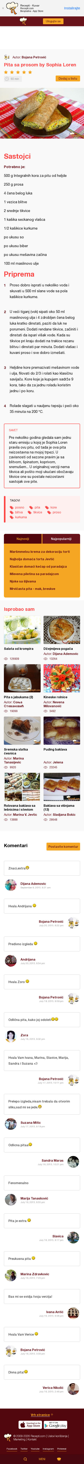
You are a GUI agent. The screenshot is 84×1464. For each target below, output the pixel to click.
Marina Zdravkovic (35, 1274)
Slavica (57, 1236)
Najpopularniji (61, 539)
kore (54, 507)
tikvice (37, 512)
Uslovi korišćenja (57, 1436)
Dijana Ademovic (33, 883)
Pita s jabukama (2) (22, 688)
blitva (19, 512)
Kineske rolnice (62, 688)
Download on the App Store (30, 1425)
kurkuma (21, 517)
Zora (24, 1035)
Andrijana (28, 959)
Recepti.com (8, 1437)
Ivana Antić (54, 1312)
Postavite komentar (63, 846)
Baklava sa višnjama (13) (62, 797)
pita (37, 507)
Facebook (12, 1448)
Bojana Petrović (34, 57)
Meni (42, 1459)
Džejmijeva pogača (62, 638)
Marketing (19, 1439)
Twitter (24, 1448)
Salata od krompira (22, 638)
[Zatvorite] (3, 8)
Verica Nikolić (53, 1387)
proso (57, 512)
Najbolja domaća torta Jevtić (32, 559)
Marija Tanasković (34, 1198)
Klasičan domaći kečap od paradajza (38, 566)
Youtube (35, 1448)
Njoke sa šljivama (23, 581)
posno (19, 507)
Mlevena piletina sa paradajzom (34, 574)
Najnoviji (23, 539)
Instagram (48, 1448)
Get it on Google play (55, 1425)
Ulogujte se (53, 21)
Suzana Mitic (31, 1122)
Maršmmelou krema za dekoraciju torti (40, 551)
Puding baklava (62, 743)
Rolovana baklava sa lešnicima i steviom (22, 797)
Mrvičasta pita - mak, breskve (32, 588)
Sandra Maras (52, 1160)
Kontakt (32, 1439)
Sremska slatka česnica (22, 743)
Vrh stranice (40, 1415)
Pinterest (61, 1448)
